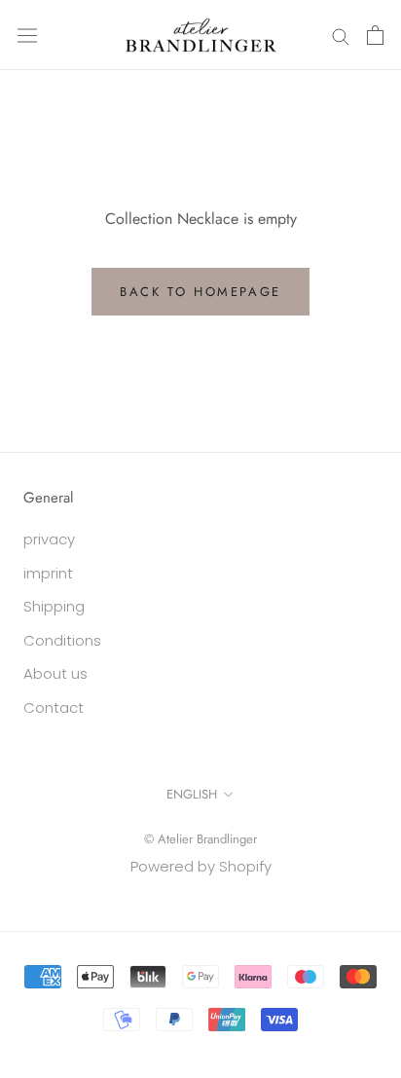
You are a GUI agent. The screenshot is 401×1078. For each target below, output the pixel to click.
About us (55, 673)
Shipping (54, 606)
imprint (48, 573)
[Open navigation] (27, 35)
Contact (53, 707)
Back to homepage (200, 291)
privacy (49, 539)
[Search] (340, 34)
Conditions (62, 640)
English (191, 794)
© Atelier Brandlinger (200, 839)
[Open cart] (375, 35)
